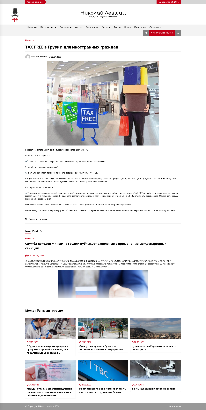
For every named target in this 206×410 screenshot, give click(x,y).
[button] (146, 33)
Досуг (104, 27)
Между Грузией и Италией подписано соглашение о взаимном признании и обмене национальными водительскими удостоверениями (49, 392)
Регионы (90, 27)
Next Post (31, 231)
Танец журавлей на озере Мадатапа (153, 388)
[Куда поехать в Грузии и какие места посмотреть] (155, 328)
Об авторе (155, 27)
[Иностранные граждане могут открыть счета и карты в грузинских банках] (103, 370)
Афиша (117, 27)
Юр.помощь (46, 27)
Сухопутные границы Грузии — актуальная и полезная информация (101, 348)
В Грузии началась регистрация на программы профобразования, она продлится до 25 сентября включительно (47, 349)
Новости (32, 27)
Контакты (140, 27)
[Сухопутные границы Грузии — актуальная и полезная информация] (103, 328)
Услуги (78, 27)
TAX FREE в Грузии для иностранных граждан (71, 47)
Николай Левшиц (103, 13)
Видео (127, 27)
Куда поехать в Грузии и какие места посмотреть (154, 348)
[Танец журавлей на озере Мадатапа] (155, 370)
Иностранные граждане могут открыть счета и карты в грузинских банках (102, 390)
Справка (64, 27)
